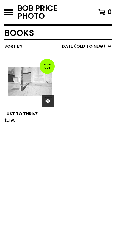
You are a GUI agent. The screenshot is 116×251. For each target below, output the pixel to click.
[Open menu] (8, 12)
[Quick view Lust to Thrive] (48, 101)
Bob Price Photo (37, 12)
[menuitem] (58, 46)
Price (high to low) (74, 129)
